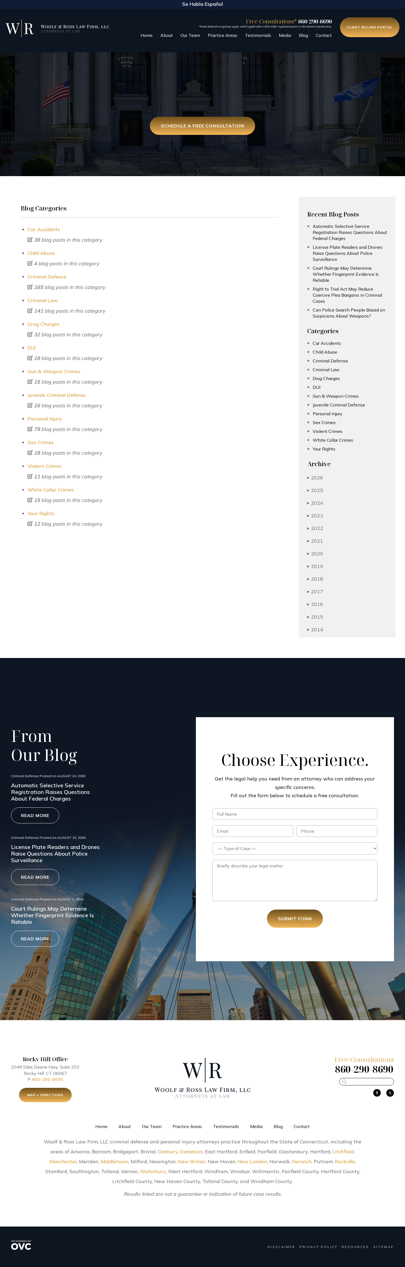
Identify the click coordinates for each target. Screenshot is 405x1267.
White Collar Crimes (51, 490)
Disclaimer (281, 1247)
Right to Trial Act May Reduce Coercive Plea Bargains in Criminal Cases (347, 295)
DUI (32, 348)
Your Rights (41, 513)
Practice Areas (222, 35)
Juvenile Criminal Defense (57, 395)
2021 (315, 541)
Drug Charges (44, 324)
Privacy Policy (318, 1247)
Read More (35, 815)
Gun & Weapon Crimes (54, 371)
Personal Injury (45, 419)
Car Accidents (44, 229)
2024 (315, 503)
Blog (303, 35)
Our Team (190, 35)
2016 (315, 604)
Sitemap (383, 1247)
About (166, 35)
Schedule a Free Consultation (202, 126)
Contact (324, 35)
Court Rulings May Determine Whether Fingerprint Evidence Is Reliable (346, 274)
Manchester (63, 1161)
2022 (315, 528)
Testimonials (258, 35)
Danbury (168, 1151)
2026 (315, 477)
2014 (315, 629)
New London (252, 1161)
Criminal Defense (47, 277)
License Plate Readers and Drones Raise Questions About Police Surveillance (347, 253)
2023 (315, 515)
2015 (315, 617)
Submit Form (295, 918)
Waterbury (153, 1171)
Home (147, 35)
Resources (355, 1247)
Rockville (345, 1161)
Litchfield (343, 1151)
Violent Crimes (44, 466)
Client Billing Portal (370, 27)
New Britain (192, 1161)
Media (285, 35)
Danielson (191, 1151)
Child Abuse (41, 253)
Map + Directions (45, 1095)
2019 (315, 566)
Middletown (114, 1161)
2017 (315, 591)
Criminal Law (43, 300)
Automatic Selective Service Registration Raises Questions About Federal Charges (350, 232)
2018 (315, 579)
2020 (315, 553)
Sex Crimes (41, 442)
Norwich (302, 1161)
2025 (315, 490)
